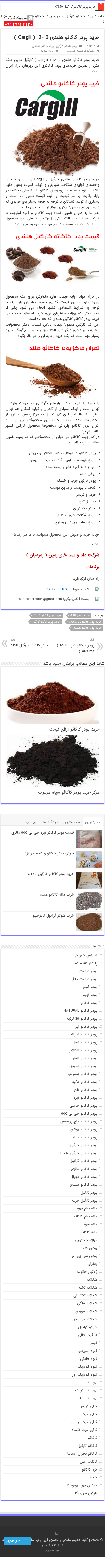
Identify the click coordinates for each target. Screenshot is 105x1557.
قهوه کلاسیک (87, 1366)
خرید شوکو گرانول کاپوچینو (53, 915)
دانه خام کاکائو (85, 1216)
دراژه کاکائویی (86, 1240)
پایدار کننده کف (85, 963)
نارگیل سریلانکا (86, 1493)
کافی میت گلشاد (84, 1430)
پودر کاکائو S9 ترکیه (82, 1018)
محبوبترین (71, 822)
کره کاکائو (89, 1469)
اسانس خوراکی (85, 955)
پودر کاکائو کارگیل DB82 (78, 1153)
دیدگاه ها (50, 822)
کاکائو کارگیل (87, 1446)
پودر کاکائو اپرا (86, 1026)
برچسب (32, 822)
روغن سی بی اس (83, 1256)
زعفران (92, 1264)
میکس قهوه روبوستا (82, 1485)
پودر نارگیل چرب (84, 1200)
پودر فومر (90, 987)
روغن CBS (89, 1248)
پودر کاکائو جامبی (83, 1105)
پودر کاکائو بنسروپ (82, 1074)
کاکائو (92, 1438)
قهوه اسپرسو (87, 1351)
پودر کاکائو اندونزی (82, 1066)
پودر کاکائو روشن (83, 1129)
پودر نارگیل (89, 1192)
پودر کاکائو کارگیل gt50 (29, 642)
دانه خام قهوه (86, 1208)
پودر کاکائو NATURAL (80, 1011)
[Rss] (56, 1534)
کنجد (93, 1477)
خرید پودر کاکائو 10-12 (47, 615)
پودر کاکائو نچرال (83, 1177)
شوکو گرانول (87, 1327)
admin (91, 46)
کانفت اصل (88, 1461)
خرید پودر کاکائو (79, 615)
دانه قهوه (90, 1224)
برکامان (48, 1545)
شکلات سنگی (87, 1303)
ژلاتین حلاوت (87, 1272)
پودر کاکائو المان (84, 1058)
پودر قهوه (90, 995)
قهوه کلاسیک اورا (84, 1374)
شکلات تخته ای (85, 1295)
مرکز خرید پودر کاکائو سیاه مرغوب (68, 792)
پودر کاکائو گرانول (83, 1161)
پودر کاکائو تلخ (85, 1090)
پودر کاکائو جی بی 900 (79, 1113)
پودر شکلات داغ (84, 979)
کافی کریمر (89, 1406)
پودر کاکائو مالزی (84, 1169)
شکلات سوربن (86, 1311)
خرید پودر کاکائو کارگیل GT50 (75, 6)
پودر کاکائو (89, 1003)
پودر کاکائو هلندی (43, 46)
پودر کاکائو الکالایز (83, 1050)
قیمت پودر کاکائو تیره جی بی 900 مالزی (42, 832)
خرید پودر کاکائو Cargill (85, 622)
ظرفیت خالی (87, 1335)
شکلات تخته (87, 1287)
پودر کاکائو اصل (85, 1042)
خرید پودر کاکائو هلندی (86, 628)
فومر (93, 1343)
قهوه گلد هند (87, 1398)
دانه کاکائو (89, 1232)
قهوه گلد (91, 1382)
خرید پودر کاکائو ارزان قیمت (74, 729)
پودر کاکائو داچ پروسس (78, 1121)
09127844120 (56, 589)
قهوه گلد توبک (86, 1390)
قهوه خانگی (88, 1359)
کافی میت (89, 1414)
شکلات (92, 1279)
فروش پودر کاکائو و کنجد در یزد (49, 853)
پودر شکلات (88, 971)
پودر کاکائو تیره (85, 1098)
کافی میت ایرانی (84, 1422)
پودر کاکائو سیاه (84, 1137)
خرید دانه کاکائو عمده (57, 894)
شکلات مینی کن (84, 1319)
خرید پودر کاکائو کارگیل (46, 622)
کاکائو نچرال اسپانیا (82, 1453)
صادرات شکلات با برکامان (52, 1550)
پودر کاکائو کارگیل (79, 16)
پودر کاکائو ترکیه (84, 1082)
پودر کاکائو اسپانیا (83, 1034)
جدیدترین (92, 822)
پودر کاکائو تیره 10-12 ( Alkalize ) (75, 645)
